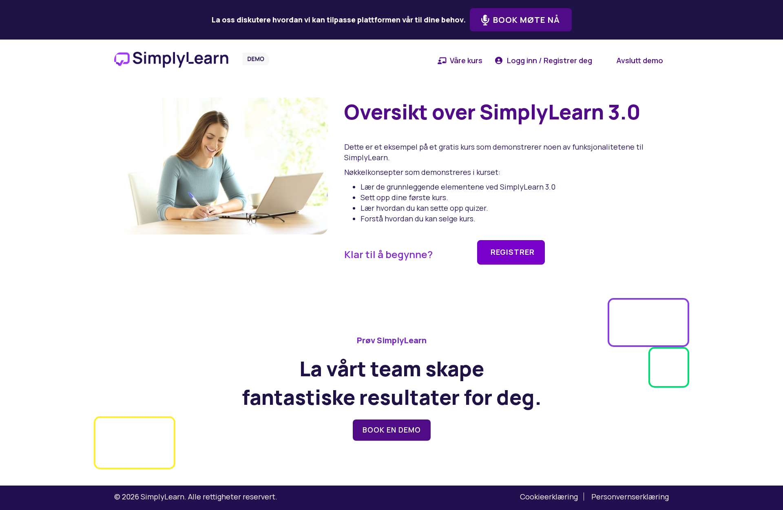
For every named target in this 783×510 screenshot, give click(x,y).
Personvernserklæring (630, 496)
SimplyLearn (162, 496)
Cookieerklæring (549, 496)
